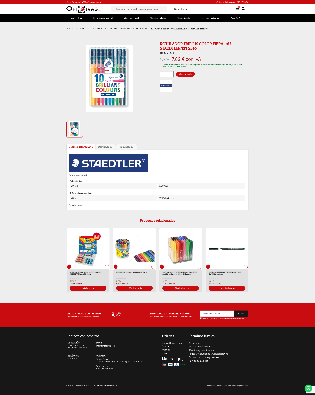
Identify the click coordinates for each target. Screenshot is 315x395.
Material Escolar (183, 18)
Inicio (69, 29)
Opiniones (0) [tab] (105, 146)
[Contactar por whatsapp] (308, 388)
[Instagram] (119, 315)
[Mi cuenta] (243, 8)
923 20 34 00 (243, 2)
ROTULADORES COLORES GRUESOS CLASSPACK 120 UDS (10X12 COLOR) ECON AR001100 (133, 273)
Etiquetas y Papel (131, 18)
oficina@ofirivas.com (225, 2)
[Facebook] (113, 315)
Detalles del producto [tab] (81, 146)
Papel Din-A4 (236, 18)
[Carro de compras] (237, 9)
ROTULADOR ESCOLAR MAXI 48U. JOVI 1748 (85, 272)
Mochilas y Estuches (210, 18)
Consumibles (76, 18)
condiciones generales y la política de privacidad (227, 318)
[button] (180, 9)
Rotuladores (140, 29)
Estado (72, 205)
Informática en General (103, 18)
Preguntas (126, 146)
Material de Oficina (158, 18)
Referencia (74, 175)
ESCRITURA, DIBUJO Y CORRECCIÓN (113, 29)
